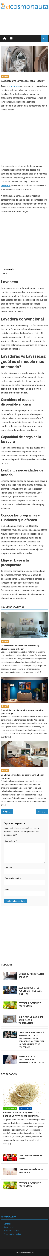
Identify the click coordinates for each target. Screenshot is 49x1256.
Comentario (11, 841)
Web (7, 889)
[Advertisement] (26, 18)
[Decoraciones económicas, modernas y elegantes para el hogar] (24, 625)
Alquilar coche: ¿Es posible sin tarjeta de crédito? (30, 991)
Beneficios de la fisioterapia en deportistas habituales (31, 1060)
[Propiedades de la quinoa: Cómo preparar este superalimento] (24, 1093)
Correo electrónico (13, 878)
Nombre (8, 867)
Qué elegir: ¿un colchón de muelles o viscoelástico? (31, 1020)
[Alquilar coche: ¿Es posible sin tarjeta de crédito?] (10, 990)
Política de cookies (11, 1231)
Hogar (5, 76)
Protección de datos (12, 1234)
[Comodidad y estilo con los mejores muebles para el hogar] (24, 690)
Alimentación (10, 1109)
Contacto (8, 1224)
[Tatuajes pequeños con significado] (10, 1171)
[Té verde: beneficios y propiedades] (10, 1005)
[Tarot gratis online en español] (10, 1157)
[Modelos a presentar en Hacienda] (10, 976)
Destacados (9, 1074)
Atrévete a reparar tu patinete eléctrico (9, 812)
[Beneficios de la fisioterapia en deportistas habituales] (10, 1059)
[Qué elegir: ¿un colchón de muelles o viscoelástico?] (10, 1019)
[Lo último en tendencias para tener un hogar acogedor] (24, 754)
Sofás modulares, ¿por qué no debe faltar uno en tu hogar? (43, 812)
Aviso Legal (8, 1227)
